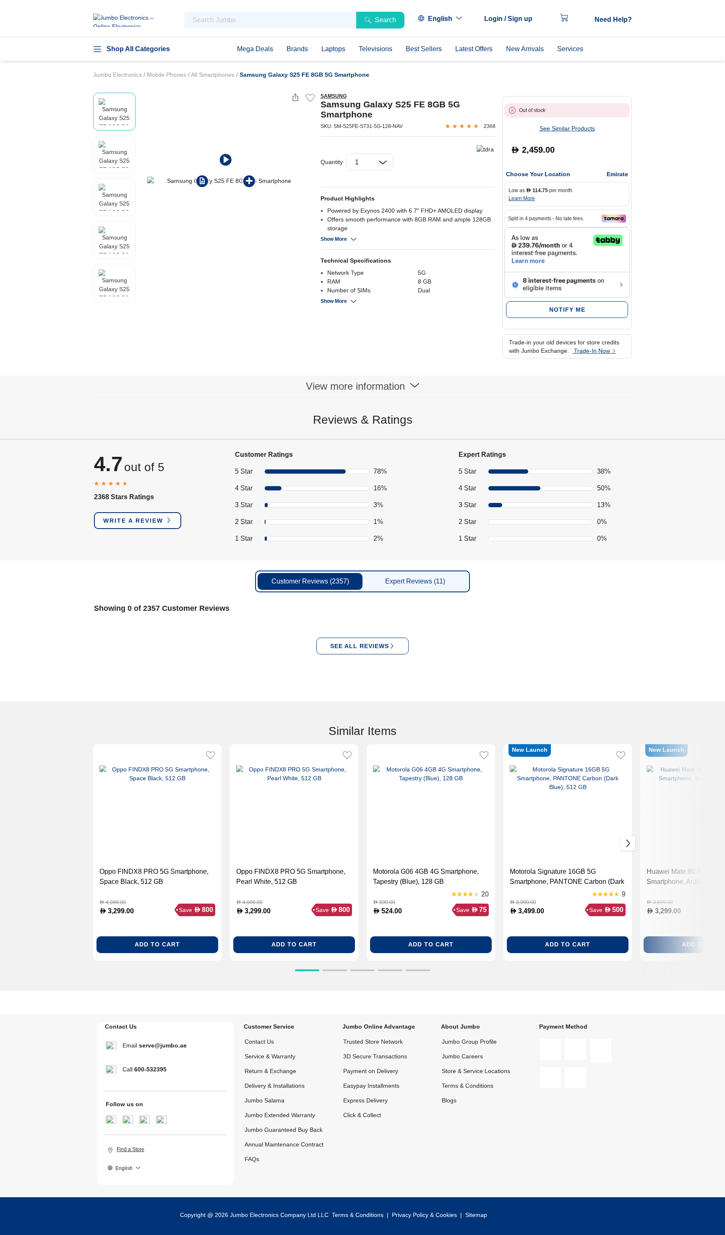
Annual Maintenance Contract (284, 1144)
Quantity (332, 162)
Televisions (375, 48)
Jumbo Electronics (118, 74)
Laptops (333, 48)
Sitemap (476, 1215)
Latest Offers (474, 48)
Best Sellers (424, 48)
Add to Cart (157, 944)
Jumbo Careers (462, 1056)
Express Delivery (365, 1100)
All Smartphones (213, 74)
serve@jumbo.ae (163, 1045)
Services (570, 48)
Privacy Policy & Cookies (424, 1215)
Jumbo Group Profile (469, 1041)
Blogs (449, 1100)
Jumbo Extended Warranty (280, 1115)
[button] (512, 19)
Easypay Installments (371, 1085)
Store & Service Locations (476, 1071)
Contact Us (259, 1041)
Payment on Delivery (370, 1071)
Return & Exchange (270, 1071)
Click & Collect (362, 1115)
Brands (297, 48)
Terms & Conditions (467, 1085)
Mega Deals (255, 48)
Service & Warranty (270, 1056)
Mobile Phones (167, 74)
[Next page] (307, 180)
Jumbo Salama (264, 1100)
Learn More (522, 198)
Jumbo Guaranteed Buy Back (284, 1129)
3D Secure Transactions (375, 1056)
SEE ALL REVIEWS (359, 646)
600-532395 (150, 1069)
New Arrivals (525, 48)
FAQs (252, 1159)
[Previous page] (144, 180)
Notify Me (567, 309)
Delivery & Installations (275, 1085)
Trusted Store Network (373, 1041)
